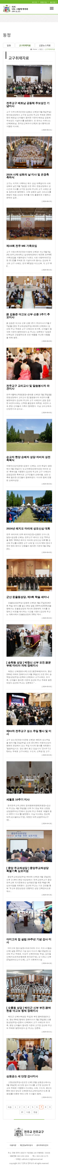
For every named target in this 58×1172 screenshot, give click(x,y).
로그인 (34, 2)
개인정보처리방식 (26, 1145)
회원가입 (43, 2)
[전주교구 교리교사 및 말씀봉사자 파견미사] (29, 363)
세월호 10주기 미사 (18, 799)
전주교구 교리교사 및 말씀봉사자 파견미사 (28, 387)
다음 (28, 1112)
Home (35, 49)
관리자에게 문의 (42, 1145)
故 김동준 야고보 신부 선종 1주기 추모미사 (28, 316)
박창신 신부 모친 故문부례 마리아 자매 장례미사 (28, 664)
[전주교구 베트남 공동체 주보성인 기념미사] (29, 81)
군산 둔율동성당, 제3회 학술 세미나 (27, 597)
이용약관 (13, 1145)
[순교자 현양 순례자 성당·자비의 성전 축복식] (29, 435)
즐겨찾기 (53, 2)
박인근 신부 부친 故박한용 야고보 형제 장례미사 (28, 1009)
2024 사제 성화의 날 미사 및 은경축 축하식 (27, 176)
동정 (41, 49)
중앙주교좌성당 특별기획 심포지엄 (27, 869)
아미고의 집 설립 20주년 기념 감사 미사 (28, 941)
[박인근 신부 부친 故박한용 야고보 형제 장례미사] (29, 986)
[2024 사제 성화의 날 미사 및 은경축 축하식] (29, 152)
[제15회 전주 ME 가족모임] (29, 224)
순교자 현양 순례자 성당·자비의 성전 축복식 (28, 459)
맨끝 (35, 1112)
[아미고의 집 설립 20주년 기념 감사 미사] (29, 917)
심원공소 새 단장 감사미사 (22, 1076)
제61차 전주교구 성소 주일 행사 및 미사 (28, 732)
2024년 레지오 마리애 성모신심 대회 (28, 528)
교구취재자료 (25, 45)
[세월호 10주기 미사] (29, 777)
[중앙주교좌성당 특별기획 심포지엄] (29, 846)
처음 (10, 1107)
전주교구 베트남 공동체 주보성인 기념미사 (28, 105)
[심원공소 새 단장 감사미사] (29, 1054)
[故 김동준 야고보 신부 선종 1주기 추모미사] (29, 292)
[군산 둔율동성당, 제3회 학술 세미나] (29, 575)
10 (22, 1112)
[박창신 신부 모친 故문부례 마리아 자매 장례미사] (29, 640)
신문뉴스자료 (45, 45)
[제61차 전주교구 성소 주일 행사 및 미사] (29, 709)
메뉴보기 (52, 8)
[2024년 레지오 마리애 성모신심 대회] (29, 506)
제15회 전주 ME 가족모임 (21, 245)
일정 (9, 45)
